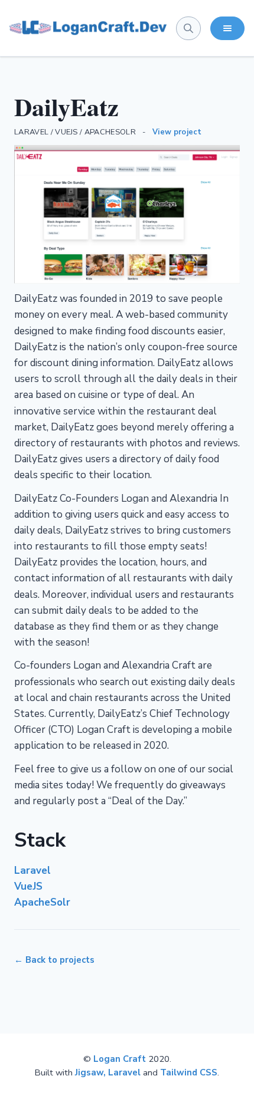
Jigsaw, (91, 1072)
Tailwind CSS (188, 1072)
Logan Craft (119, 1059)
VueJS (28, 886)
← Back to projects (54, 960)
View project (177, 132)
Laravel (32, 870)
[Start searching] (188, 28)
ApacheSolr (42, 902)
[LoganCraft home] (88, 28)
